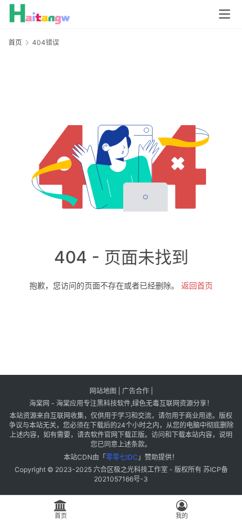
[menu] (224, 14)
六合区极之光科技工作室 (130, 469)
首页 (15, 42)
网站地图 (102, 391)
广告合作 (135, 391)
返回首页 (197, 285)
